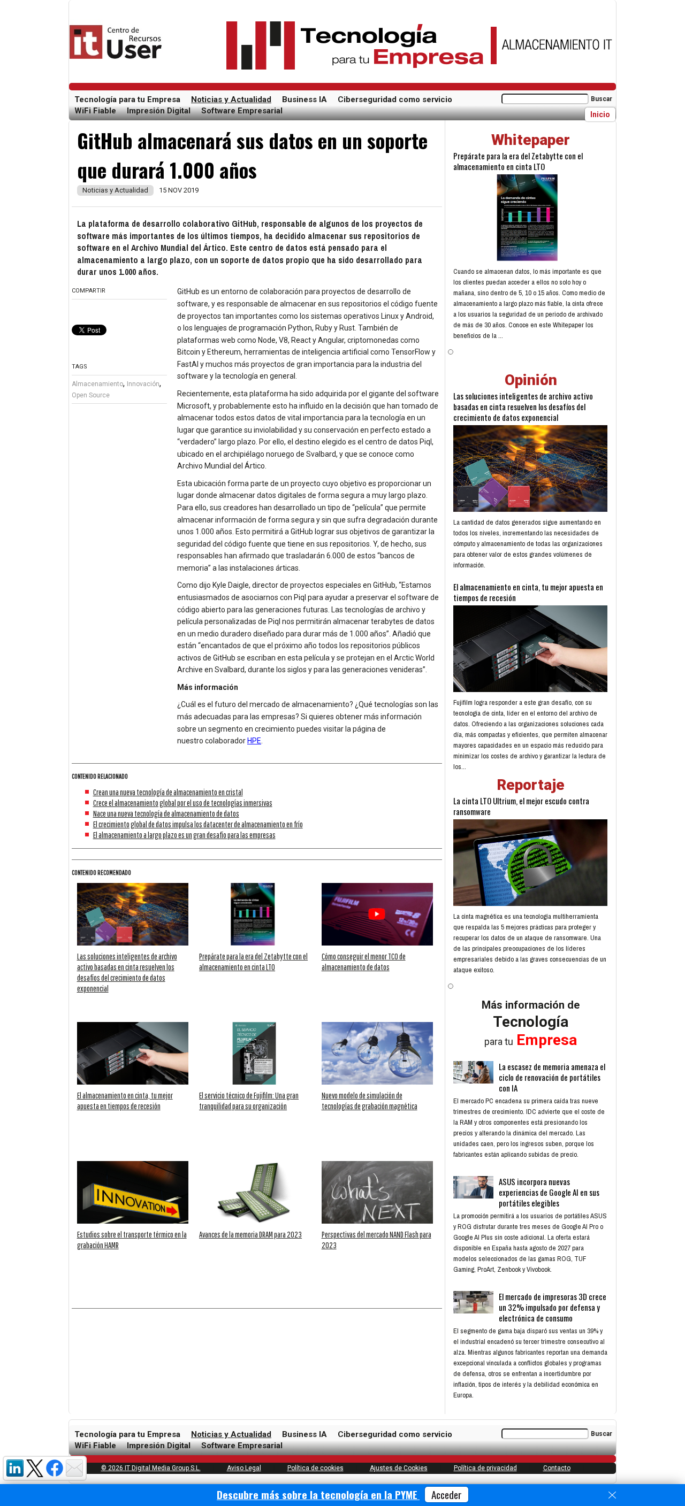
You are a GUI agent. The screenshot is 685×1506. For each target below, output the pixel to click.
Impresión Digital (159, 111)
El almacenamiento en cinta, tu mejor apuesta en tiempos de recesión (528, 592)
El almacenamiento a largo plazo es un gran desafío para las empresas (184, 835)
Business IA (304, 99)
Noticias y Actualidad (231, 99)
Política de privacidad (485, 1468)
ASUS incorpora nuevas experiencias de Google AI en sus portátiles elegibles (549, 1192)
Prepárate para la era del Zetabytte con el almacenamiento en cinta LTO (518, 161)
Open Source (91, 395)
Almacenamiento (97, 384)
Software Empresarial (242, 111)
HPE (254, 740)
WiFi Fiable (95, 111)
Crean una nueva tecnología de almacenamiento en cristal (168, 792)
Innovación (143, 384)
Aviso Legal (244, 1468)
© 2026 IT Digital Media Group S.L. (151, 1468)
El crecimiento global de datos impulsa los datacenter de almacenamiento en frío (198, 824)
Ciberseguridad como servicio (395, 99)
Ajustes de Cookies (399, 1468)
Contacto (556, 1468)
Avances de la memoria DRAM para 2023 (250, 1234)
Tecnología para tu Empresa (127, 99)
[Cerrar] (612, 1495)
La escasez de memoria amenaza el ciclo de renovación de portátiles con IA (552, 1077)
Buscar (601, 99)
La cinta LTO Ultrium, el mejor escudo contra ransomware (521, 806)
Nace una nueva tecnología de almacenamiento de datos (166, 813)
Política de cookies (315, 1468)
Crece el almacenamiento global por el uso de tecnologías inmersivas (182, 803)
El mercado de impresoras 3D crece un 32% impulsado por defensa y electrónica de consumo (552, 1307)
